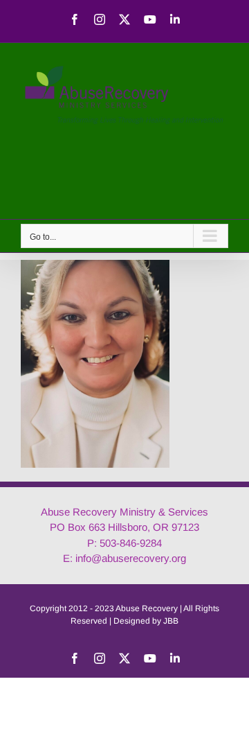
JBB (170, 621)
